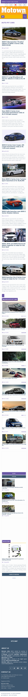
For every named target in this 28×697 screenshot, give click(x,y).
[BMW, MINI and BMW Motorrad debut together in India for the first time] (14, 235)
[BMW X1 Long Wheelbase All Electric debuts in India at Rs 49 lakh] (14, 68)
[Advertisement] (14, 461)
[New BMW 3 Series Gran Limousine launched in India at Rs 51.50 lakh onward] (14, 102)
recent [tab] (14, 473)
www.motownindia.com (12, 660)
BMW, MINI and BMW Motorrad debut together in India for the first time (13, 245)
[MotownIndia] (14, 10)
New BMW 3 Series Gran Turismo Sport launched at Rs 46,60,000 (14, 180)
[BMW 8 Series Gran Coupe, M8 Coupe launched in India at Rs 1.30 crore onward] (14, 136)
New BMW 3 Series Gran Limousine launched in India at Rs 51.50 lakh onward (13, 112)
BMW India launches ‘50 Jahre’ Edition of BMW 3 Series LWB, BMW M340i (13, 43)
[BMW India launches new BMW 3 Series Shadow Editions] (14, 202)
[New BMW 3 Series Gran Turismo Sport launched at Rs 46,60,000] (14, 170)
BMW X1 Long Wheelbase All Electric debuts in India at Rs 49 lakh (13, 78)
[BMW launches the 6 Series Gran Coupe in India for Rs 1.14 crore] (14, 269)
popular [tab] (14, 476)
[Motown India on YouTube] (15, 4)
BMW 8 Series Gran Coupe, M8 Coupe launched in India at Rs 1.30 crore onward (13, 146)
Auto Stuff (6, 541)
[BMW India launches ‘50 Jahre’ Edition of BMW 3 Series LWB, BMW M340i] (14, 33)
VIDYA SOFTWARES (13, 695)
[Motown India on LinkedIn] (24, 4)
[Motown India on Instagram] (20, 4)
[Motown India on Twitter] (11, 4)
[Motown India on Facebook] (6, 4)
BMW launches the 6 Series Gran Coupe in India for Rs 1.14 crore (14, 278)
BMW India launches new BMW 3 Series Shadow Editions (14, 212)
